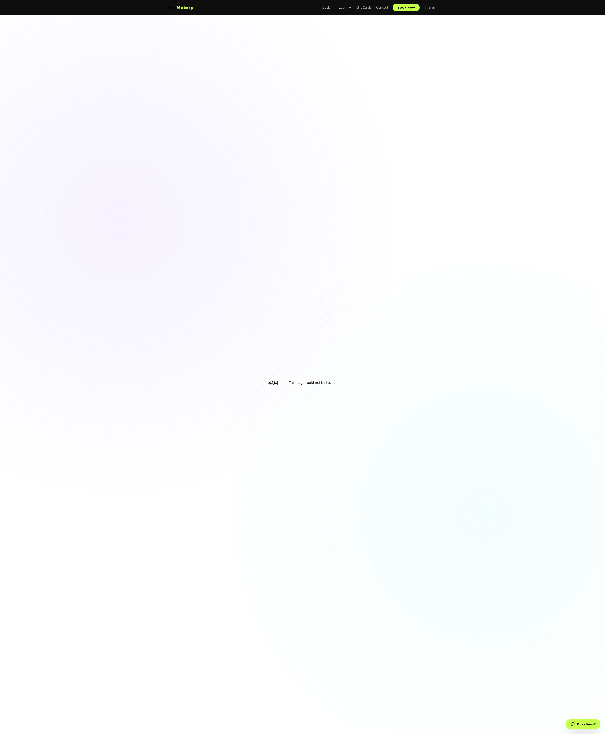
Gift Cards (364, 7)
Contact (382, 7)
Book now (406, 7)
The (180, 7)
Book (326, 7)
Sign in (433, 7)
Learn (343, 7)
